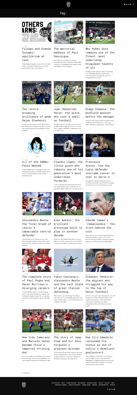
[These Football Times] (68, 4)
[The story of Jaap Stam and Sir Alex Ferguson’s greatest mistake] (68, 320)
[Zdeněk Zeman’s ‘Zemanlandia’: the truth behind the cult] (100, 203)
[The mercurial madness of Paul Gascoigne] (68, 32)
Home (112, 383)
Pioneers (94, 384)
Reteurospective (103, 384)
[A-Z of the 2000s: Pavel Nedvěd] (36, 145)
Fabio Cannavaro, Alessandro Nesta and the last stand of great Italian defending (68, 284)
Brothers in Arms (92, 383)
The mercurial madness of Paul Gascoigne (66, 52)
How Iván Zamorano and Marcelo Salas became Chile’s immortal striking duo (36, 344)
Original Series (86, 384)
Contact (100, 383)
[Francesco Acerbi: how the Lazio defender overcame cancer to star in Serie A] (100, 145)
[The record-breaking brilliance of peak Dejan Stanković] (36, 92)
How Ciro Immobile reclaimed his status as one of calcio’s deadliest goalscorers (100, 344)
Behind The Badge (71, 383)
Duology (107, 383)
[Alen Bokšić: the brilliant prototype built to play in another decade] (68, 203)
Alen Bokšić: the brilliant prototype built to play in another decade (68, 227)
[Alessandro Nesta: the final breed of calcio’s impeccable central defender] (36, 203)
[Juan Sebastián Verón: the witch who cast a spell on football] (68, 92)
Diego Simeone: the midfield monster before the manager (100, 112)
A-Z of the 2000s (55, 383)
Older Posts (26, 373)
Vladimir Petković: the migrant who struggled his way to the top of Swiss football (100, 284)
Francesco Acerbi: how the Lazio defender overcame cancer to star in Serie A (100, 169)
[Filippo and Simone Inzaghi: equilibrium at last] (36, 32)
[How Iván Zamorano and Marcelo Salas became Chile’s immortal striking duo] (36, 320)
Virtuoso (112, 384)
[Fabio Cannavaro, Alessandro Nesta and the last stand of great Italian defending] (68, 260)
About (63, 383)
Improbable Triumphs (61, 384)
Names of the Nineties (74, 384)
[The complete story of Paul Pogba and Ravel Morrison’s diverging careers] (36, 260)
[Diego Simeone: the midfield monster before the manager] (100, 92)
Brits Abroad (81, 383)
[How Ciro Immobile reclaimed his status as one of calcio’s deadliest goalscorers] (100, 320)
